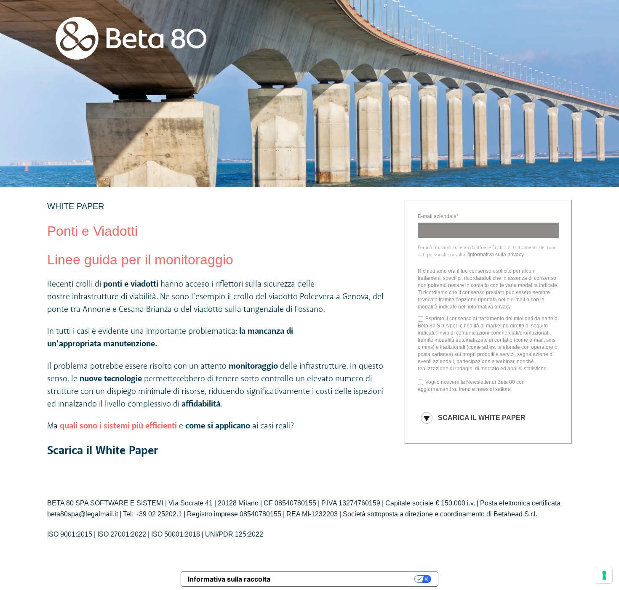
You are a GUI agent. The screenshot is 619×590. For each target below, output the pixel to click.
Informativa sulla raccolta (229, 579)
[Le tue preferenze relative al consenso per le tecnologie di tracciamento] (604, 575)
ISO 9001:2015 (69, 534)
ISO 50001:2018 (175, 534)
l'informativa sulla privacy (495, 255)
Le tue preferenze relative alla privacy (346, 579)
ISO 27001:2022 (121, 534)
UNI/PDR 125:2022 (234, 534)
